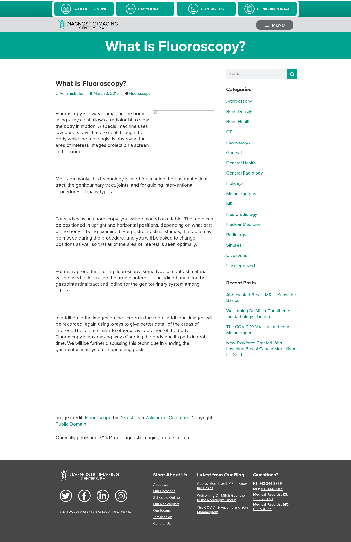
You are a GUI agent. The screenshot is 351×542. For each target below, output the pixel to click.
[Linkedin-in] (103, 496)
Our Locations (164, 490)
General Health (241, 162)
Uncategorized (240, 265)
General (234, 152)
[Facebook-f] (84, 496)
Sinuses (233, 245)
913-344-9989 (271, 483)
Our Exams (162, 510)
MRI (230, 204)
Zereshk (128, 417)
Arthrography (239, 101)
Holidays (235, 183)
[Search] (292, 74)
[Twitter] (66, 496)
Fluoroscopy (140, 93)
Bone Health (238, 121)
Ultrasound (237, 255)
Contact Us (162, 523)
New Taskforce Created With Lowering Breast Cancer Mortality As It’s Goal (261, 348)
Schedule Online (166, 497)
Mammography (241, 193)
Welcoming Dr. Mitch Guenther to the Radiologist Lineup (258, 313)
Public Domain (71, 423)
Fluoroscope (98, 417)
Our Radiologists (166, 503)
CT (229, 132)
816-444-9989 (272, 488)
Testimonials (162, 516)
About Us (160, 484)
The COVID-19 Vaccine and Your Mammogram (257, 329)
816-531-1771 (262, 508)
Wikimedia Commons (167, 417)
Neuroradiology (241, 214)
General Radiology (244, 173)
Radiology (236, 234)
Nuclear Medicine (243, 224)
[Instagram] (121, 496)
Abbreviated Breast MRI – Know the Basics (261, 297)
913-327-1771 (263, 498)
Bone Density (239, 111)
